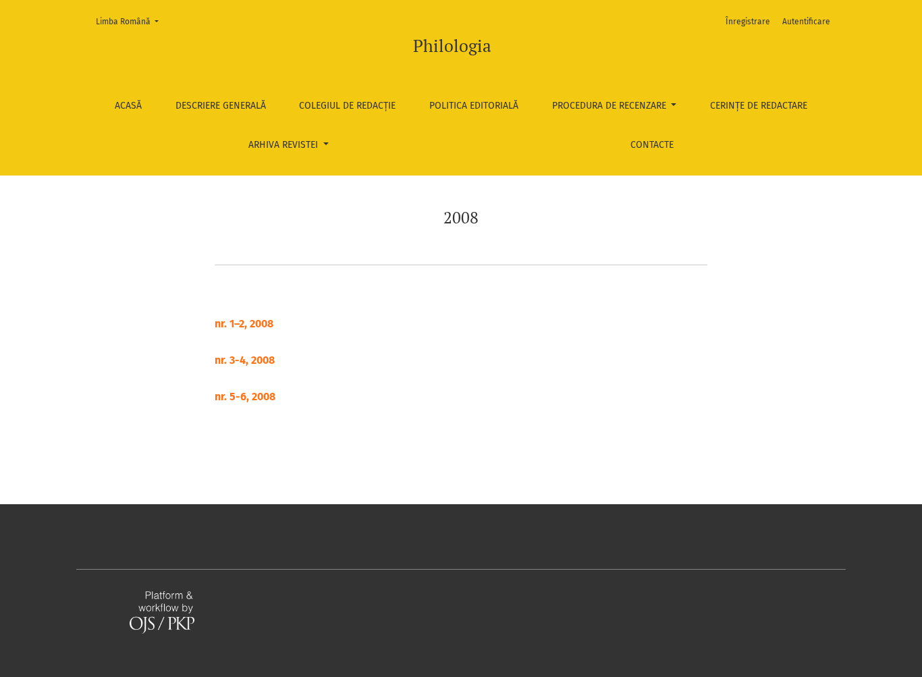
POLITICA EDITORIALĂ (473, 105)
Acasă (128, 105)
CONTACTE (652, 145)
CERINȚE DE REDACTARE (758, 105)
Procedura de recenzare (610, 105)
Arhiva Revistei (284, 145)
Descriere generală (220, 105)
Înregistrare (748, 21)
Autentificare (806, 21)
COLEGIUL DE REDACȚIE (347, 105)
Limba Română (131, 21)
